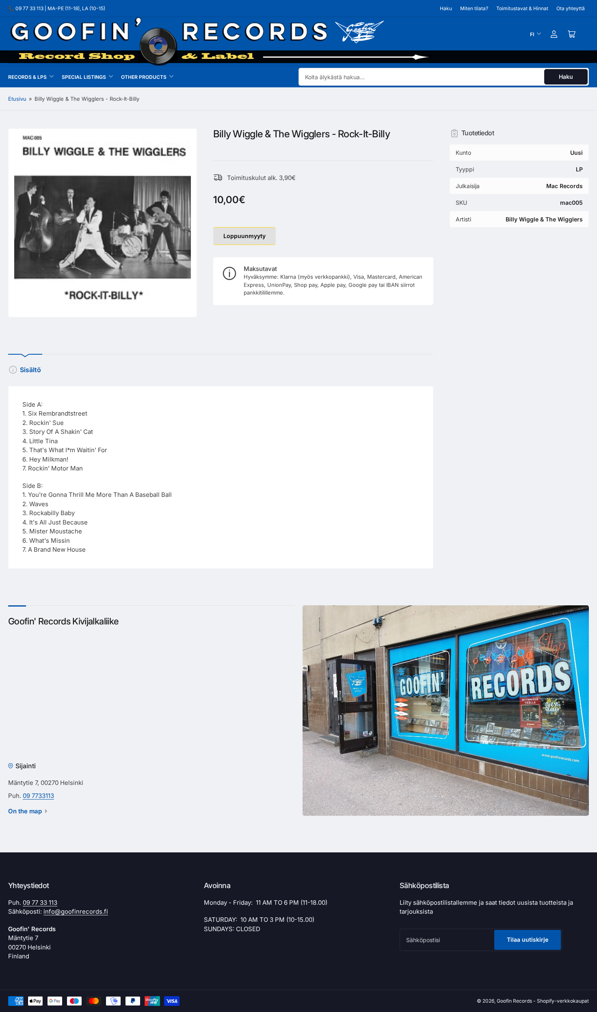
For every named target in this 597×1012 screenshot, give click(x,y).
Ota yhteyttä (570, 8)
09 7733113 (38, 796)
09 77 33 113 (40, 902)
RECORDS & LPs (27, 77)
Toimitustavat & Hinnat (522, 8)
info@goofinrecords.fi (75, 911)
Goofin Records (514, 1001)
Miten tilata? (474, 8)
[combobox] (443, 77)
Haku (446, 8)
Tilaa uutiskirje (527, 939)
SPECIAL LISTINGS (84, 77)
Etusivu (17, 98)
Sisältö (30, 370)
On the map (25, 811)
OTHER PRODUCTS (144, 77)
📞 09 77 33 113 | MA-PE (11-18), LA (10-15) (56, 8)
